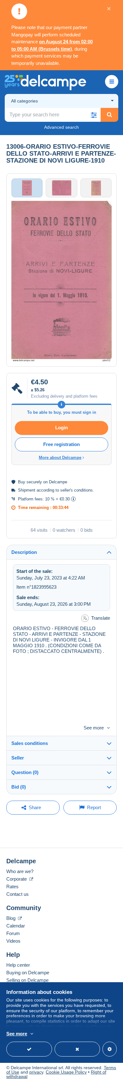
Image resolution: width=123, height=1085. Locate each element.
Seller (17, 757)
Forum (13, 933)
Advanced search (61, 127)
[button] (94, 115)
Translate (100, 618)
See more (94, 727)
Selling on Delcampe (27, 980)
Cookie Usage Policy (66, 1072)
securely (34, 482)
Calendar (15, 925)
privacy (36, 1072)
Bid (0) (18, 787)
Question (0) (24, 772)
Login (61, 427)
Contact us (17, 894)
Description (24, 552)
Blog (11, 918)
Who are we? (19, 871)
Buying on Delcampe (27, 972)
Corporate (17, 879)
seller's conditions (76, 490)
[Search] (109, 115)
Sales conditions (29, 743)
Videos (13, 941)
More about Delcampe (60, 457)
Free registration (61, 444)
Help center (18, 965)
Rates (12, 886)
